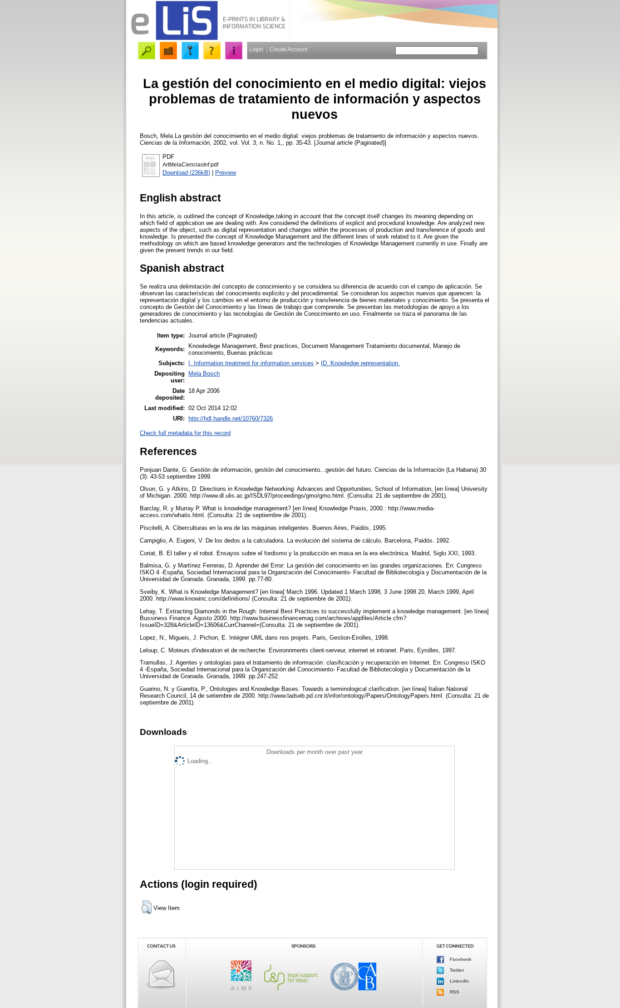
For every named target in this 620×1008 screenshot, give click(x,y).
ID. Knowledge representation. (360, 363)
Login (256, 49)
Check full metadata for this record (185, 433)
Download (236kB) (186, 172)
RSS (453, 991)
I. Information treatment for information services (251, 363)
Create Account (288, 49)
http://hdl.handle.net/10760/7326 (230, 418)
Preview (225, 172)
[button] (146, 907)
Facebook (460, 959)
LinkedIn (458, 981)
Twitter (456, 970)
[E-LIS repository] (208, 38)
